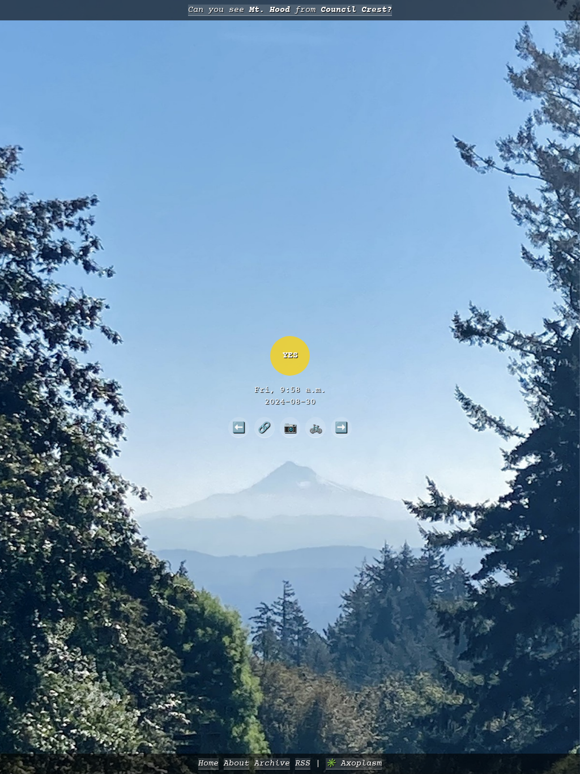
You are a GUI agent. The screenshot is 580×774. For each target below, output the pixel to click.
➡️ (341, 427)
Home (208, 763)
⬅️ (238, 427)
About (236, 763)
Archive (272, 763)
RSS (302, 763)
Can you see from (290, 10)
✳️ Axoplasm (354, 763)
